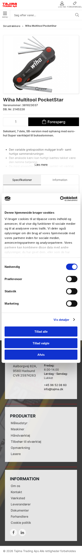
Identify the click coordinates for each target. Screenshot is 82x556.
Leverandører (21, 504)
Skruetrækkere (11, 26)
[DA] (10, 5)
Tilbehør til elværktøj (26, 442)
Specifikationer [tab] (22, 179)
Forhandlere (19, 516)
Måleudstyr (19, 423)
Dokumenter (20, 510)
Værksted (18, 498)
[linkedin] (22, 532)
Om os (15, 486)
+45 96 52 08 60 (55, 385)
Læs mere (41, 164)
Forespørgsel (74, 7)
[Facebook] (13, 532)
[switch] (71, 279)
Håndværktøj (20, 435)
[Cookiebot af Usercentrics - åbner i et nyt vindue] (60, 198)
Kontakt (16, 492)
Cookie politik (21, 523)
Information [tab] (60, 179)
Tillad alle (41, 331)
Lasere (16, 454)
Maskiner (17, 429)
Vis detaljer (61, 319)
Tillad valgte (41, 343)
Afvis (41, 354)
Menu (5, 17)
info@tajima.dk (53, 389)
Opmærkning (20, 448)
